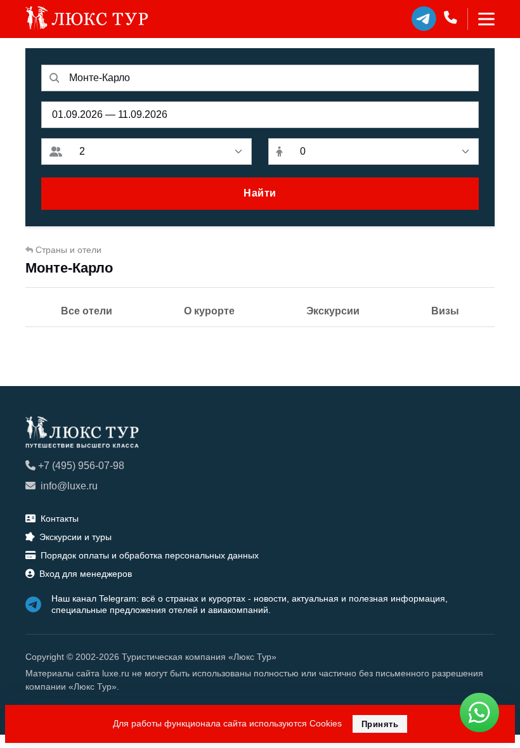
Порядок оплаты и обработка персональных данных (150, 555)
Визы (445, 311)
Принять (380, 724)
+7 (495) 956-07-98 (81, 465)
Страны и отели (68, 250)
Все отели (86, 311)
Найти (260, 193)
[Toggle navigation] (481, 19)
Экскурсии (333, 311)
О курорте (209, 311)
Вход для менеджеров (85, 574)
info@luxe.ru (69, 485)
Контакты (60, 518)
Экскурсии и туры (75, 537)
